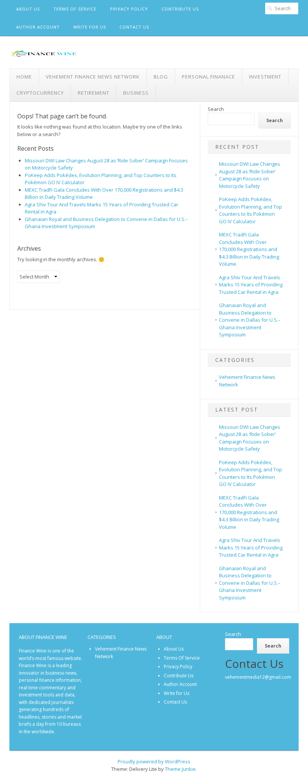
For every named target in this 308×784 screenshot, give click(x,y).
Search (216, 109)
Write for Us (89, 27)
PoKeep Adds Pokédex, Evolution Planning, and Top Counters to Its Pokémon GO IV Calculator (250, 210)
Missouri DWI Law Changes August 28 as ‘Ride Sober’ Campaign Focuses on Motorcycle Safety (249, 174)
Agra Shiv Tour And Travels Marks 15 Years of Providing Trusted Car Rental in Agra (250, 284)
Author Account (38, 27)
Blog (161, 76)
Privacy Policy (129, 9)
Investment (265, 76)
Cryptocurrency (40, 92)
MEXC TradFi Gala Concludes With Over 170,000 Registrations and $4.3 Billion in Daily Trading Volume (249, 249)
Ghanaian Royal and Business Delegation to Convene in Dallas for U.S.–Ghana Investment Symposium (250, 320)
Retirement (93, 92)
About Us (28, 9)
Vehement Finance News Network (93, 76)
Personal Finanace (208, 76)
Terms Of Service (75, 9)
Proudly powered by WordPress (154, 761)
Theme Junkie (180, 769)
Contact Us (134, 27)
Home (24, 76)
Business (136, 92)
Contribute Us (180, 9)
